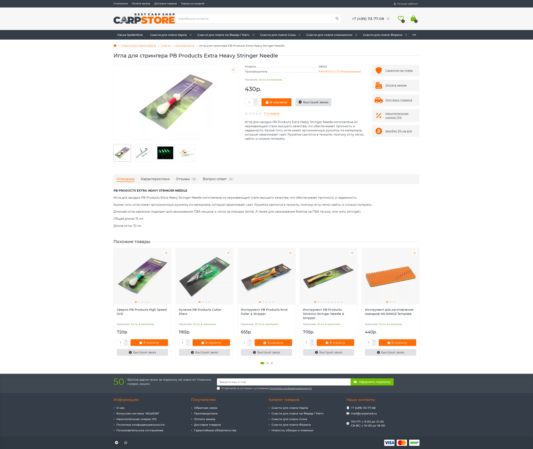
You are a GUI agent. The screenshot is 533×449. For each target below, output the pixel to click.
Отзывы (185, 179)
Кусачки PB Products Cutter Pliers (200, 312)
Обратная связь (205, 407)
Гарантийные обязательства (215, 430)
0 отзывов (272, 113)
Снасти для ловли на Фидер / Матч (223, 34)
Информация (125, 400)
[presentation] (113, 303)
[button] (262, 363)
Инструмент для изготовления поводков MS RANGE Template (389, 312)
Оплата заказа (141, 3)
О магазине (120, 3)
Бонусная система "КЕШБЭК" (137, 413)
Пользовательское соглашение (139, 430)
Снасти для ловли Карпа (168, 34)
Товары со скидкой (192, 3)
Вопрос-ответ (217, 179)
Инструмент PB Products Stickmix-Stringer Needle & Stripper (323, 314)
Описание (125, 179)
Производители (206, 413)
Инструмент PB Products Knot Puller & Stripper (264, 312)
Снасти (166, 45)
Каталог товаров (284, 400)
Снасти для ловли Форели (382, 34)
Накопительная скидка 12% (136, 419)
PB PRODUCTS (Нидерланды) (340, 71)
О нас (120, 407)
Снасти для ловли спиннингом (329, 34)
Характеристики (155, 179)
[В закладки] (233, 70)
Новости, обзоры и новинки (292, 430)
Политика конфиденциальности (140, 424)
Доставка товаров (165, 3)
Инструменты (185, 45)
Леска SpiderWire (130, 34)
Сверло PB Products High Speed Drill (142, 312)
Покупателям (203, 400)
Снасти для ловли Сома (278, 34)
